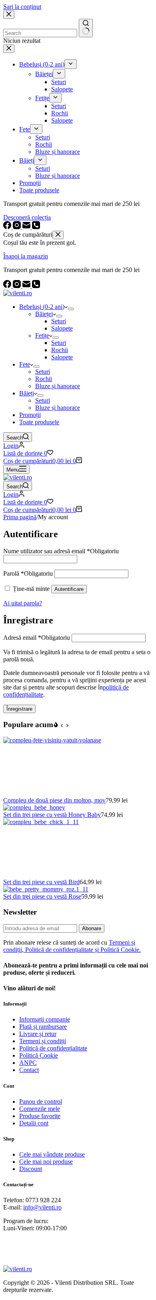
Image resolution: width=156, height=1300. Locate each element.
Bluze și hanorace (57, 386)
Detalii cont (33, 1123)
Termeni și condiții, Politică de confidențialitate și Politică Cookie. (72, 946)
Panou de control (40, 1101)
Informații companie (44, 1019)
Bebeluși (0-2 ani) (41, 306)
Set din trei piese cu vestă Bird (41, 882)
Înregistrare (19, 709)
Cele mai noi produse (46, 1161)
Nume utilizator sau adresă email (61, 551)
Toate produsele (39, 422)
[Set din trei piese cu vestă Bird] (63, 821)
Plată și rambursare (43, 1026)
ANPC (28, 1062)
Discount (30, 1168)
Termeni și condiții (42, 1041)
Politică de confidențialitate (53, 1048)
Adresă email (36, 637)
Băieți (26, 393)
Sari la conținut (22, 6)
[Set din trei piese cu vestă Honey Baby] (34, 807)
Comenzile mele (39, 1108)
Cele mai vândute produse (52, 1154)
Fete (24, 364)
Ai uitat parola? (22, 603)
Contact (29, 1069)
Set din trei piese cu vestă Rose (42, 896)
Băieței (44, 313)
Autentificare (69, 589)
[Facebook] (8, 285)
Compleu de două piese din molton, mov (54, 800)
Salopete (62, 328)
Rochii (59, 350)
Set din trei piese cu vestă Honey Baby (52, 814)
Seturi (58, 321)
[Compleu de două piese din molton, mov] (63, 740)
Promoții (30, 414)
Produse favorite (39, 1116)
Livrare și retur (37, 1033)
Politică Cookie (38, 1055)
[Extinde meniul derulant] (71, 309)
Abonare (91, 928)
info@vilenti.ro (42, 1207)
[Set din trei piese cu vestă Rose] (45, 889)
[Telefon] (36, 285)
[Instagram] (17, 285)
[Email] (27, 285)
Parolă (28, 573)
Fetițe (42, 335)
